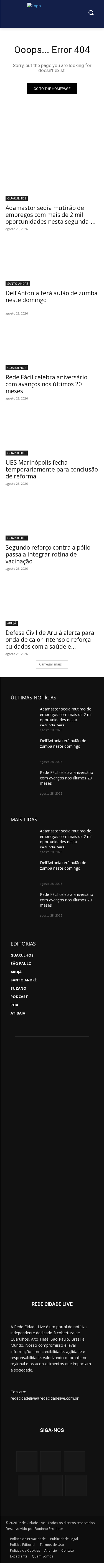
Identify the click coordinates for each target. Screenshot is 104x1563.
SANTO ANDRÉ (17, 283)
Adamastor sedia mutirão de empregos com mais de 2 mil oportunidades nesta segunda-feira (48, 218)
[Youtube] (74, 1461)
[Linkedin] (52, 1485)
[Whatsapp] (28, 1485)
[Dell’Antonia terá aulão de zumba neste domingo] (52, 263)
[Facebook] (50, 1461)
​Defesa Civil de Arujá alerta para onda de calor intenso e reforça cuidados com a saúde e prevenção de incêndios (50, 643)
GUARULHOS (16, 198)
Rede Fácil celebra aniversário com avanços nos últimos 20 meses (46, 384)
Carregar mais (50, 664)
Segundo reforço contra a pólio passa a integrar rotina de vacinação (48, 554)
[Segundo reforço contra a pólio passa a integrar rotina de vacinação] (52, 517)
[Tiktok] (76, 1485)
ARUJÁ (11, 623)
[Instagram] (26, 1461)
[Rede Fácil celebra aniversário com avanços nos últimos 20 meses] (52, 347)
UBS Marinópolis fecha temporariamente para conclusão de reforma (52, 469)
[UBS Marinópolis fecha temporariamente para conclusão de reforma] (52, 432)
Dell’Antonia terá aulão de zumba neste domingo (52, 296)
